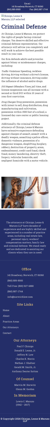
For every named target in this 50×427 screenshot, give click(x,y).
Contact (7, 333)
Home (6, 310)
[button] (47, 17)
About (6, 316)
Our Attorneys (10, 327)
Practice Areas (11, 321)
